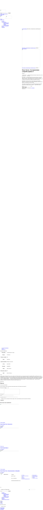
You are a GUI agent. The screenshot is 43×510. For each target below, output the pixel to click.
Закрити (1, 501)
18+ (0, 425)
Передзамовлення (6, 22)
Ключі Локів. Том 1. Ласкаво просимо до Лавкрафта (10, 470)
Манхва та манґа (6, 23)
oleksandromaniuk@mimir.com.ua (15, 480)
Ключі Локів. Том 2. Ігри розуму (6, 424)
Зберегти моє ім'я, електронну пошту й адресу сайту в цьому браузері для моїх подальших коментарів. (16, 398)
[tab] (22, 348)
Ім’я (1, 395)
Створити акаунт (3, 506)
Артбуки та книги (6, 496)
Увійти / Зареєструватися (5, 499)
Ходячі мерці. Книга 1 (4, 447)
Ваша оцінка (2, 387)
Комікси (5, 24)
